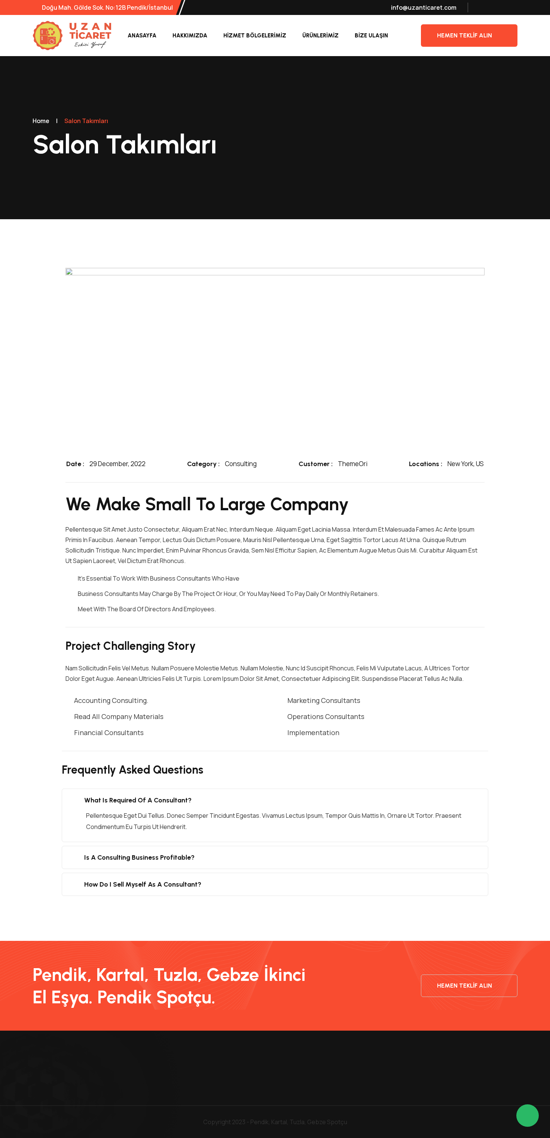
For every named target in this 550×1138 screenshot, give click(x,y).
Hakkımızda (189, 35)
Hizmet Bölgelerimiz (254, 35)
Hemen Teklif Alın (464, 35)
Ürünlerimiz (320, 35)
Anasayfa (142, 35)
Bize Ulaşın (371, 35)
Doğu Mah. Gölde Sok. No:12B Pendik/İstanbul (107, 7)
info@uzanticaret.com (423, 7)
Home (41, 121)
